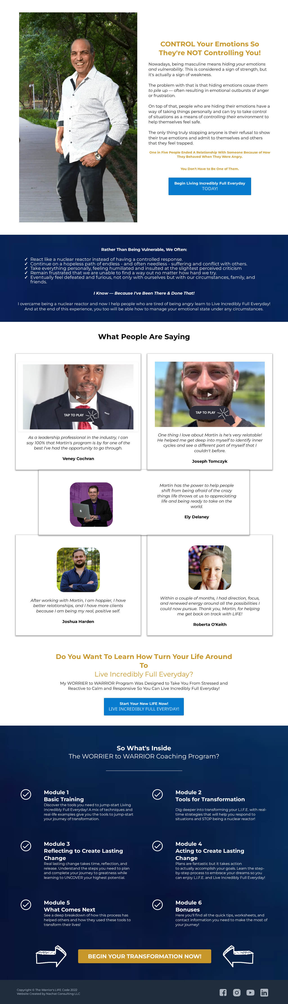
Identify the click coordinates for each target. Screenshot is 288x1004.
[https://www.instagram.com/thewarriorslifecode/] (236, 992)
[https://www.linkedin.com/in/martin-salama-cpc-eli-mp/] (264, 992)
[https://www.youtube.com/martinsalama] (250, 992)
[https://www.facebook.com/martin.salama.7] (223, 992)
